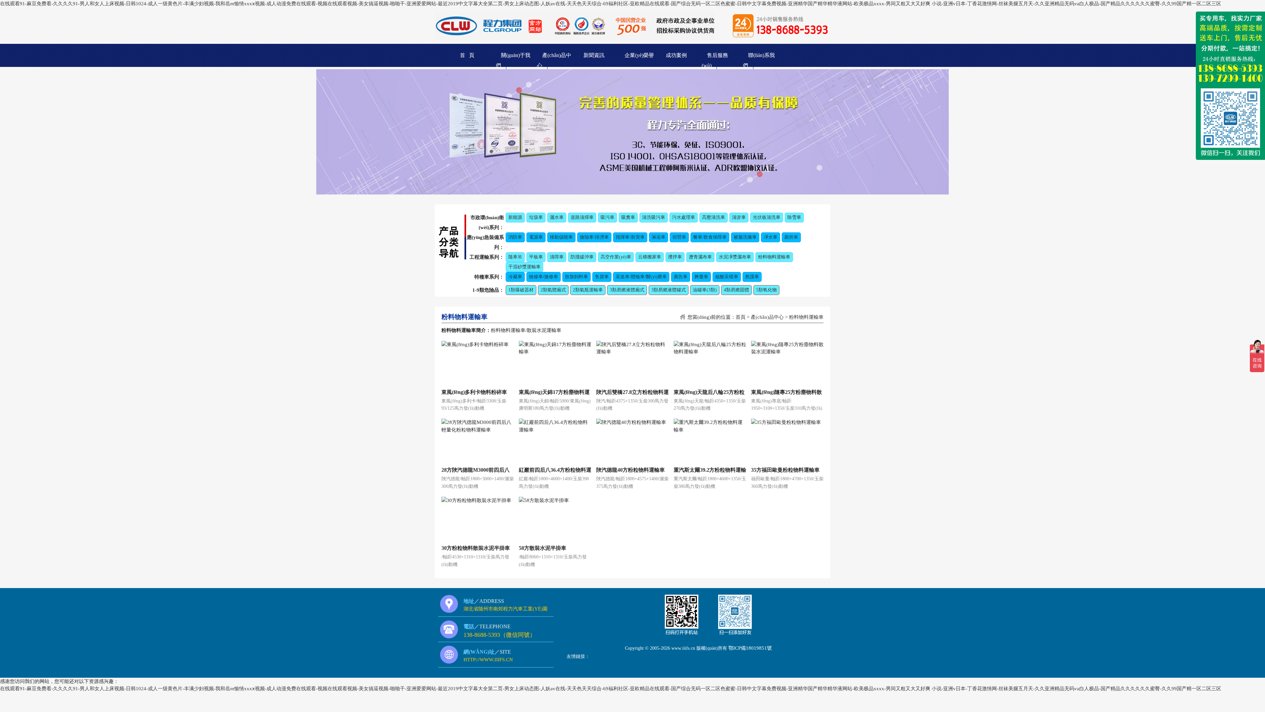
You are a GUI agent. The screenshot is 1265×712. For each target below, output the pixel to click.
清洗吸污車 (653, 217)
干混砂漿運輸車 (524, 266)
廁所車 (791, 237)
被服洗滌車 (745, 237)
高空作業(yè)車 (616, 256)
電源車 (536, 237)
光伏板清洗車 (766, 217)
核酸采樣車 (726, 276)
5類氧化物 (766, 289)
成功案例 (676, 55)
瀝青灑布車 (700, 256)
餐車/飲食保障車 (710, 237)
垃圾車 (536, 217)
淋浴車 (658, 237)
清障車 (557, 256)
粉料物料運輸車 (774, 256)
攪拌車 (675, 256)
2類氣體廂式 (553, 289)
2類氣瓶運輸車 (588, 289)
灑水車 (557, 217)
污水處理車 (683, 217)
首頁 (740, 317)
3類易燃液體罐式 (668, 289)
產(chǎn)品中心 (767, 317)
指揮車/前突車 (630, 237)
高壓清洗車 (713, 217)
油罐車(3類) (705, 289)
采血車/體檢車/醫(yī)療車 (641, 276)
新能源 (515, 217)
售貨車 (602, 276)
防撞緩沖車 (582, 256)
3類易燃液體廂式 (627, 289)
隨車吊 (515, 256)
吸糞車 (628, 217)
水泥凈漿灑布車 (735, 256)
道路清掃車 (582, 217)
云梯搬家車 (649, 256)
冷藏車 (515, 276)
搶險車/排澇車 (594, 237)
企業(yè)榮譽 (639, 55)
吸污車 (607, 217)
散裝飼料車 (576, 276)
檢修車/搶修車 (543, 276)
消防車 (515, 237)
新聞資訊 (593, 55)
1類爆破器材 (521, 289)
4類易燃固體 (736, 289)
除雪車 (794, 217)
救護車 (752, 276)
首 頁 (467, 55)
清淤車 (739, 217)
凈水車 (770, 237)
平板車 (536, 256)
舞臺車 (701, 276)
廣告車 (681, 276)
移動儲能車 (561, 237)
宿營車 (679, 237)
